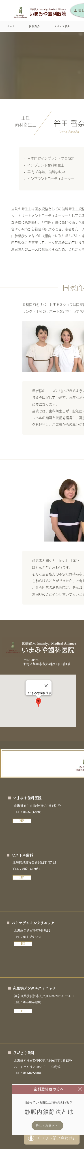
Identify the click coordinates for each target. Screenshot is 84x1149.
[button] (80, 1089)
